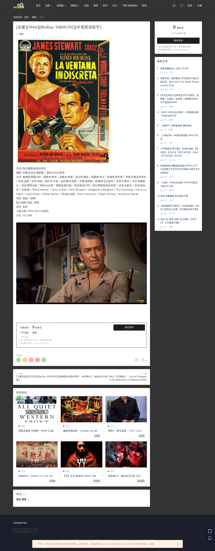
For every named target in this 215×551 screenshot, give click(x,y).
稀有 (95, 5)
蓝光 (68, 426)
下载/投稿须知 (129, 5)
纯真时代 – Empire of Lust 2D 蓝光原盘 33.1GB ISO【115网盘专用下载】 (36, 476)
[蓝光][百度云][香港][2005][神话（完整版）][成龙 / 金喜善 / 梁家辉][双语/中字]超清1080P (179, 99)
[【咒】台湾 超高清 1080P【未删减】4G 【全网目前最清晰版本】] (81, 454)
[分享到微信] (18, 360)
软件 (105, 5)
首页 (38, 5)
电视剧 (60, 5)
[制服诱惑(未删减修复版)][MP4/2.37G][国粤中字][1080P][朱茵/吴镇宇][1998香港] (180, 169)
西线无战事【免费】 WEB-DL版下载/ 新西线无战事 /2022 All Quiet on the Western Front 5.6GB (36, 431)
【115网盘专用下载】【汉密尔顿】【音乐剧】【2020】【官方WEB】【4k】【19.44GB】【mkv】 (179, 152)
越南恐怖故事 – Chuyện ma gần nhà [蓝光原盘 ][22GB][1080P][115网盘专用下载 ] (81, 431)
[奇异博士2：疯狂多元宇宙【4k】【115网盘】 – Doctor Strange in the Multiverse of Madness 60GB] (126, 454)
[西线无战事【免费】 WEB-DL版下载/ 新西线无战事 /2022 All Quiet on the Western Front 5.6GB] (37, 409)
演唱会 (73, 5)
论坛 (114, 5)
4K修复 (18, 5)
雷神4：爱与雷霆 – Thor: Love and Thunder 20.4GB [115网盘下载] (126, 431)
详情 (151, 544)
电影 (47, 5)
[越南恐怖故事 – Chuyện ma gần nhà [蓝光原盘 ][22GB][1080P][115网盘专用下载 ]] (81, 409)
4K (112, 426)
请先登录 (129, 327)
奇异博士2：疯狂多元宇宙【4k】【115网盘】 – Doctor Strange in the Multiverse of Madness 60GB (125, 476)
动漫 (86, 5)
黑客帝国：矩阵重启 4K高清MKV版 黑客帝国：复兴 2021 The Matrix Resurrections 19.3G (179, 82)
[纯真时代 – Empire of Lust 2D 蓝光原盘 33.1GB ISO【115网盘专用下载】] (37, 454)
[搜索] (181, 5)
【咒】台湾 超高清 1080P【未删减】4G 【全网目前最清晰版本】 (80, 476)
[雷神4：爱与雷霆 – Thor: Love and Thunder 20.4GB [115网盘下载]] (126, 409)
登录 (24, 499)
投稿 (144, 5)
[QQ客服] (209, 538)
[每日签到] (209, 530)
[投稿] (174, 5)
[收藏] (136, 360)
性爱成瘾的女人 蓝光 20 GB (174, 68)
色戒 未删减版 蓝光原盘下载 (174, 196)
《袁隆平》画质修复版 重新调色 (176, 126)
